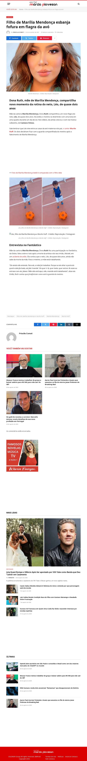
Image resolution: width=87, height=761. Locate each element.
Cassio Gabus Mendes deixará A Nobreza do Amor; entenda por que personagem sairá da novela (49, 594)
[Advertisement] (48, 154)
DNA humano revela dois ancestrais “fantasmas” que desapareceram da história (49, 695)
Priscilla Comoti (18, 32)
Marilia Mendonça (53, 323)
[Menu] (8, 3)
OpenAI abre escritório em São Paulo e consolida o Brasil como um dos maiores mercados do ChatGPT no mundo (49, 672)
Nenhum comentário (48, 32)
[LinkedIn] (8, 116)
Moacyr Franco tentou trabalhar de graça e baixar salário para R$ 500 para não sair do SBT (23, 389)
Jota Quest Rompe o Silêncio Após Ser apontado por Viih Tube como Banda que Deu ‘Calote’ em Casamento (43, 580)
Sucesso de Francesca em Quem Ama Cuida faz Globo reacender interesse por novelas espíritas (48, 617)
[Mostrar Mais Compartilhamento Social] (55, 38)
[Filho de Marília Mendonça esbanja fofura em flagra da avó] (43, 67)
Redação (11, 584)
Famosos (9, 17)
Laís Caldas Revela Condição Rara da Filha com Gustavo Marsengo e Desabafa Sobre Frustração (48, 605)
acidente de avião (40, 257)
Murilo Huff (66, 323)
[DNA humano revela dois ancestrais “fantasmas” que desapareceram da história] (12, 698)
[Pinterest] (8, 122)
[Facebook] (8, 105)
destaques (9, 576)
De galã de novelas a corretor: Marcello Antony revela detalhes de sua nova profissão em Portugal (22, 426)
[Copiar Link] (8, 133)
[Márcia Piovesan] (43, 3)
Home (21, 9)
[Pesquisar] (78, 3)
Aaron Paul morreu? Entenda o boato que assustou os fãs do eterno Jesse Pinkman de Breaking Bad (62, 389)
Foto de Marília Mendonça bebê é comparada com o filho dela (42, 172)
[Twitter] (8, 111)
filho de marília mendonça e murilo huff (30, 323)
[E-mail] (8, 127)
